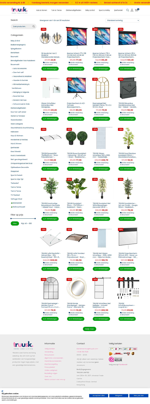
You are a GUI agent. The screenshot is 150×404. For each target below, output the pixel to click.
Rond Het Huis (18, 96)
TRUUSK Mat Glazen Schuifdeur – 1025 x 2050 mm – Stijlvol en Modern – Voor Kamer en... (102, 256)
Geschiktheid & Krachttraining (22, 128)
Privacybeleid (50, 367)
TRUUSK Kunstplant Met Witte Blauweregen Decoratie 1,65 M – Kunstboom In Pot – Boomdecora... (101, 207)
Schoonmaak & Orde (21, 104)
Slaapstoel (15, 171)
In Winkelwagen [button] (51, 69)
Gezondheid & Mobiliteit (22, 76)
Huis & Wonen (16, 144)
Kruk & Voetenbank (18, 155)
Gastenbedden (16, 120)
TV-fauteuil (15, 195)
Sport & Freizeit (16, 175)
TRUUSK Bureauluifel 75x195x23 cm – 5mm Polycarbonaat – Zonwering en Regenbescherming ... (50, 157)
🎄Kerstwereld (16, 203)
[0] (136, 10)
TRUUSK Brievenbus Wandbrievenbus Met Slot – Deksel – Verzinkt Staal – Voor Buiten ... (127, 106)
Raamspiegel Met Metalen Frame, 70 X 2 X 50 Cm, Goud (102, 105)
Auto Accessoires (20, 68)
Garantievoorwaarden (53, 361)
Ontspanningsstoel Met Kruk (21, 163)
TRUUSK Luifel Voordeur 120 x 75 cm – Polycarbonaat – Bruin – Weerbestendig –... (76, 256)
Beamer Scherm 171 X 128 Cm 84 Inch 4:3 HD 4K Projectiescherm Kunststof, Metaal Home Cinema (76, 57)
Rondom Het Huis (19, 100)
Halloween (15, 132)
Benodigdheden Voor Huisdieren (23, 60)
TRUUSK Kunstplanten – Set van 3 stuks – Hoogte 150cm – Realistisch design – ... (127, 206)
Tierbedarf (15, 183)
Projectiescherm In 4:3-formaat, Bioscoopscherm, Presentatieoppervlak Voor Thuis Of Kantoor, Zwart (76, 108)
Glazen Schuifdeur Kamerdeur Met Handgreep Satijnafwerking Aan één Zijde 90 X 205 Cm (50, 107)
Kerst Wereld (15, 151)
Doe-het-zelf (18, 72)
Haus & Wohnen (17, 136)
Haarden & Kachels (20, 80)
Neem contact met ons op (55, 379)
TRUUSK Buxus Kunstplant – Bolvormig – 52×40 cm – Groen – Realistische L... (76, 155)
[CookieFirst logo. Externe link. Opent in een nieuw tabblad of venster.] (2, 391)
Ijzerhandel (15, 147)
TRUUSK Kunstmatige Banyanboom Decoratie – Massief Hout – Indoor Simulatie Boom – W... (50, 206)
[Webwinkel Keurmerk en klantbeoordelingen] (115, 359)
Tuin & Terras (16, 187)
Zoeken (33, 26)
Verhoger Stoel (16, 199)
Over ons (48, 376)
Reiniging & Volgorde (21, 92)
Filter (15, 223)
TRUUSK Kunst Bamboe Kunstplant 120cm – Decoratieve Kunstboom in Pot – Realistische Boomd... (127, 157)
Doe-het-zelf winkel (18, 112)
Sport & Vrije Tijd (17, 179)
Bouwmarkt (15, 64)
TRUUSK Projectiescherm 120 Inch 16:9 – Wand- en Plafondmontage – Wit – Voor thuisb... (127, 256)
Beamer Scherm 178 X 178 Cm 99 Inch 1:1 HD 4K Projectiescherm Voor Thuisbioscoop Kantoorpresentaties (102, 57)
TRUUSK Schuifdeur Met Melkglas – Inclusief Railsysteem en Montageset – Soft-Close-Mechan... (102, 307)
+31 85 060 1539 (82, 352)
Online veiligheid (51, 370)
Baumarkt (14, 56)
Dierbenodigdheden (18, 108)
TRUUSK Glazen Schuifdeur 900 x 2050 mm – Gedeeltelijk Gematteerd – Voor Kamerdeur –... (101, 157)
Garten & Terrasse (18, 116)
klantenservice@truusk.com (87, 349)
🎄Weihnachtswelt (18, 207)
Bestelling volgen (51, 373)
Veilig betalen (50, 349)
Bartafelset (15, 53)
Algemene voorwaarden (54, 358)
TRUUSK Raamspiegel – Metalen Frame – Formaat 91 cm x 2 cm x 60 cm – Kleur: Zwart (50, 306)
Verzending (49, 352)
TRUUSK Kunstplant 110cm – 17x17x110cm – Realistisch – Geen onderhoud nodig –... (75, 206)
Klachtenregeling (51, 364)
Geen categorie (17, 124)
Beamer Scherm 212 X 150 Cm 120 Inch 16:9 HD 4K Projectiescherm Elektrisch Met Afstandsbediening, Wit (127, 57)
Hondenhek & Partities (19, 140)
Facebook (123, 364)
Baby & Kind (15, 41)
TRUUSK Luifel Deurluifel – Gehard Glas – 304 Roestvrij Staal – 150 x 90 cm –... (51, 256)
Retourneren (49, 355)
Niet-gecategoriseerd (19, 159)
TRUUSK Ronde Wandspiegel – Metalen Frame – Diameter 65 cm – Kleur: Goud (76, 306)
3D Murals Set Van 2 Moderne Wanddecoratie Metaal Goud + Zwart (50, 56)
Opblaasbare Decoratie (20, 167)
